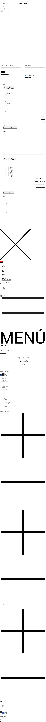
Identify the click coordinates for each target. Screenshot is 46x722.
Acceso (3, 72)
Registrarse (28, 77)
